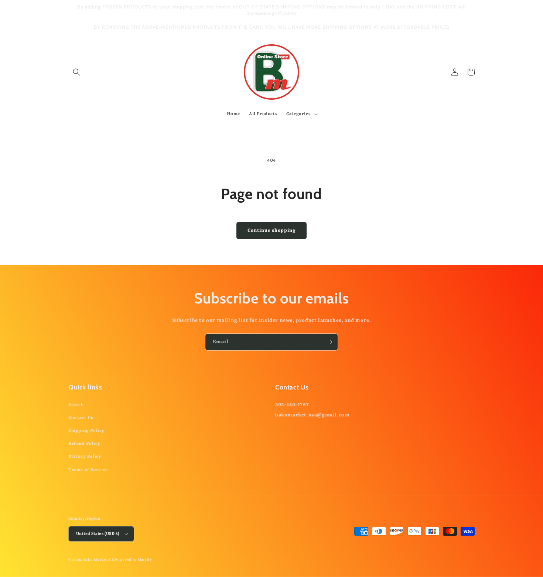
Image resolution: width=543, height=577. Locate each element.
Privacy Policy (84, 456)
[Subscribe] (329, 342)
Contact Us (80, 417)
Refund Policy (84, 443)
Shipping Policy (86, 430)
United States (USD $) (97, 534)
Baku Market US (98, 560)
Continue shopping (271, 230)
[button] (76, 72)
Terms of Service (88, 470)
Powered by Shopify (133, 560)
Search (76, 405)
